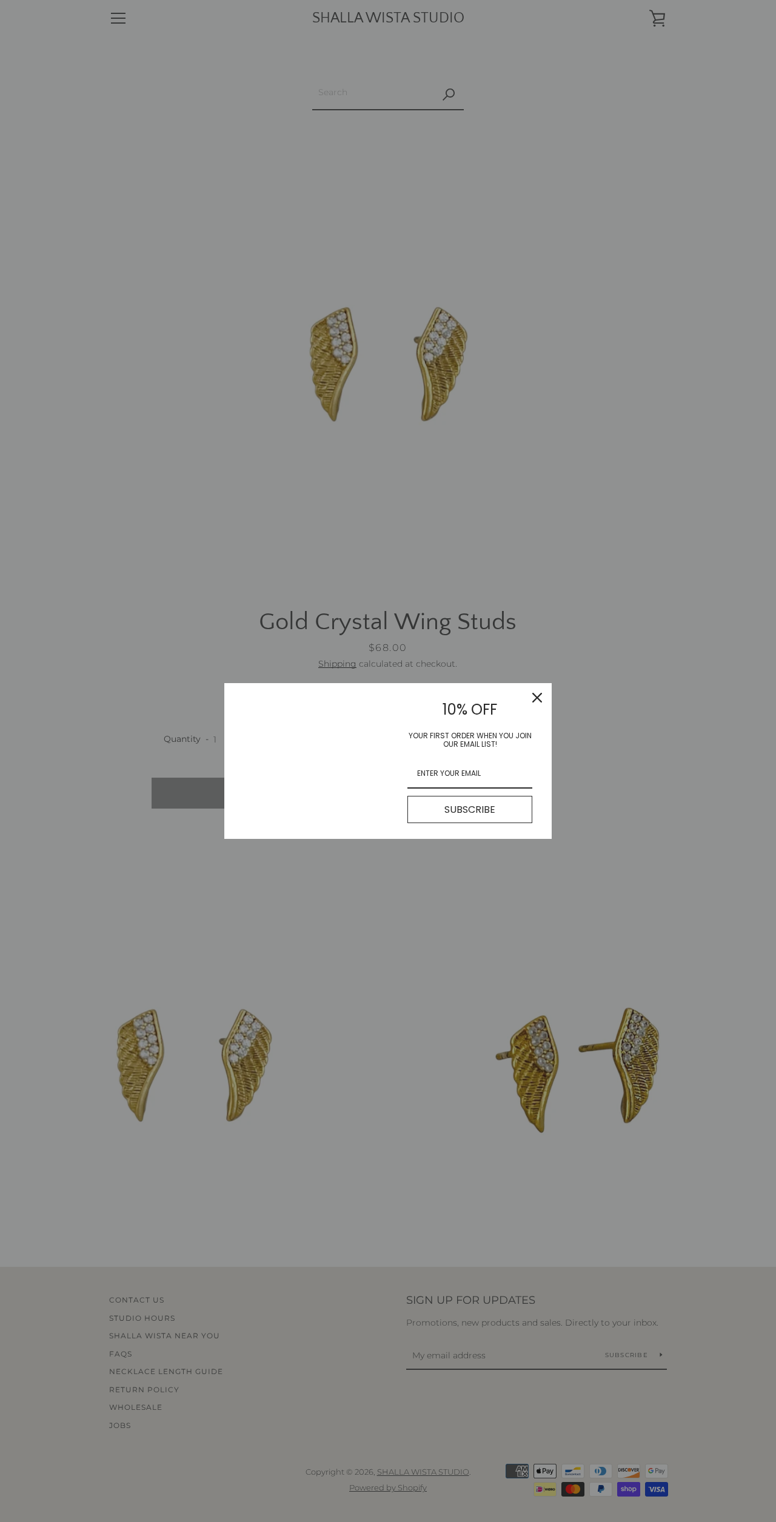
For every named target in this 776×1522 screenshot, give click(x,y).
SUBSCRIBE (469, 809)
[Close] (537, 697)
